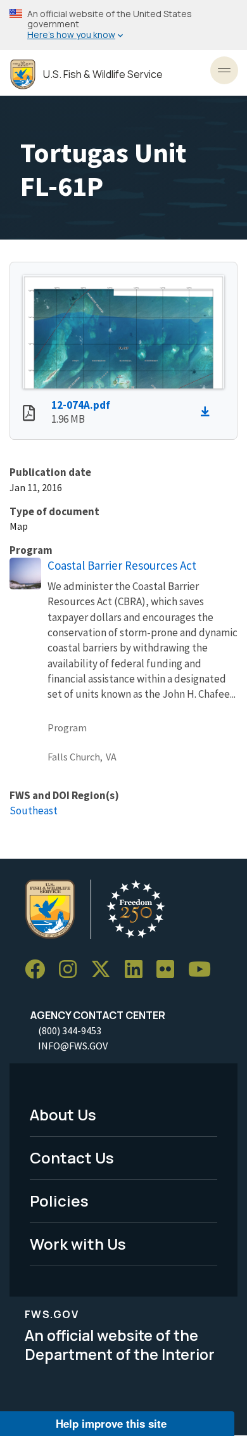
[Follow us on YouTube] (204, 969)
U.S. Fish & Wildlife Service (103, 74)
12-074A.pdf (80, 405)
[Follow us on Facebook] (39, 969)
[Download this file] (208, 412)
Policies (59, 1200)
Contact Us (72, 1157)
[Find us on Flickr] (169, 969)
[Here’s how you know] (123, 25)
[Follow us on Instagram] (72, 969)
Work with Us (78, 1243)
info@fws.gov (73, 1045)
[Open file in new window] (29, 414)
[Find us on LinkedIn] (138, 969)
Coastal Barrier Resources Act (122, 565)
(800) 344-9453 (69, 1030)
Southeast (34, 810)
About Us (63, 1114)
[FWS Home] (22, 74)
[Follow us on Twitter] (105, 969)
